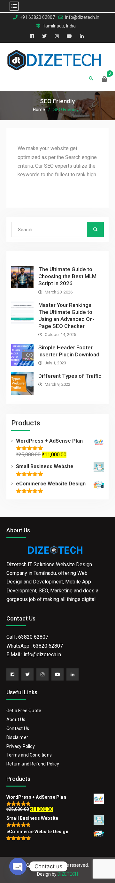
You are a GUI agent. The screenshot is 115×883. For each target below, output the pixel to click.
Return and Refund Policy (32, 763)
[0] (104, 79)
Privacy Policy (20, 746)
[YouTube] (57, 674)
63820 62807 (33, 637)
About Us (16, 719)
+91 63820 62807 (37, 17)
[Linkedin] (72, 674)
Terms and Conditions (29, 754)
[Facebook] (12, 674)
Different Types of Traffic (69, 376)
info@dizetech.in (82, 17)
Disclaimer (17, 737)
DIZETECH (67, 874)
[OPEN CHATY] (18, 866)
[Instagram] (42, 674)
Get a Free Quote (23, 710)
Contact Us (17, 728)
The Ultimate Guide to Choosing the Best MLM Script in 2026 (67, 276)
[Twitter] (27, 674)
